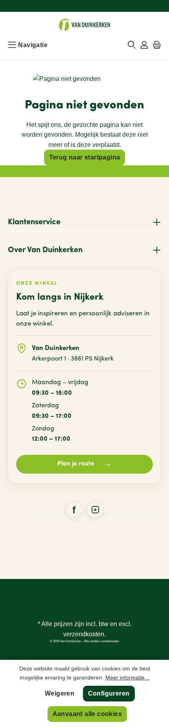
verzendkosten (83, 634)
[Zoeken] (131, 45)
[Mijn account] (144, 45)
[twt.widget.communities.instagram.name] (95, 509)
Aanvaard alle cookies (87, 714)
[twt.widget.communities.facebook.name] (74, 509)
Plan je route (84, 464)
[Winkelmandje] (157, 45)
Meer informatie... (127, 677)
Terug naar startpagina (84, 157)
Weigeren (59, 693)
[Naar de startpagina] (84, 25)
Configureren (109, 693)
